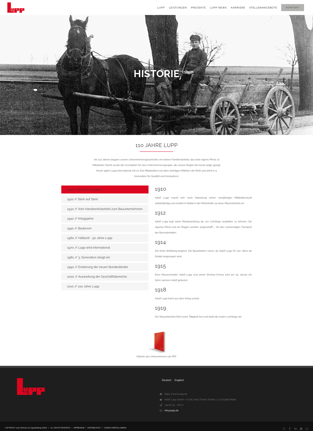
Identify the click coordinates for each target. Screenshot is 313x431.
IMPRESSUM (79, 428)
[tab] (105, 189)
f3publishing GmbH (39, 428)
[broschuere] (156, 332)
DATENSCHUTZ (94, 428)
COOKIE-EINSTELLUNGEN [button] (115, 428)
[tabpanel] (203, 254)
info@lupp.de (171, 410)
